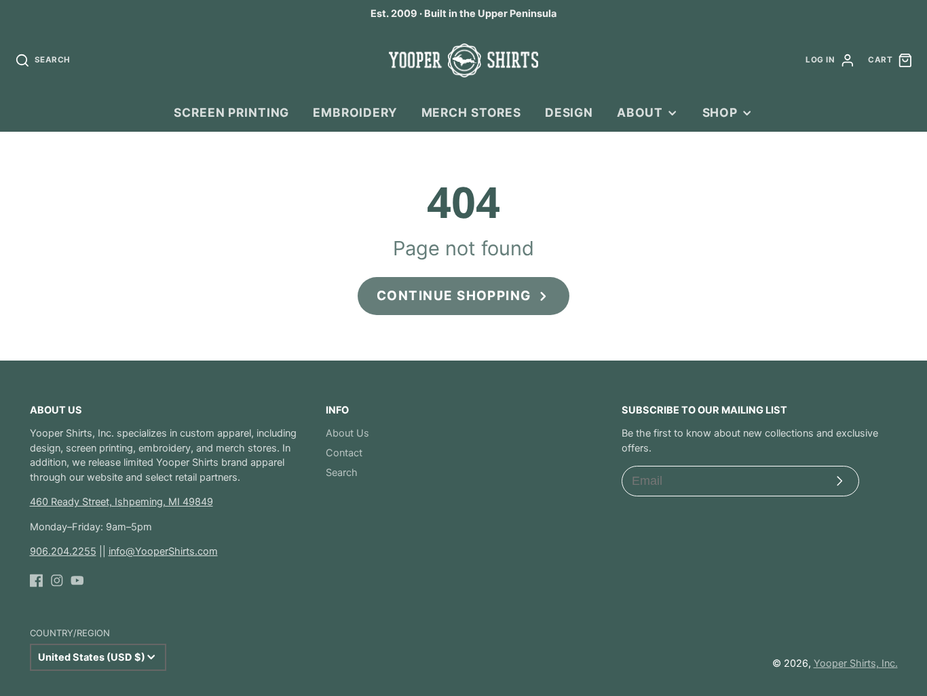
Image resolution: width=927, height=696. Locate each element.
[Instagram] (57, 580)
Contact (344, 453)
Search (342, 472)
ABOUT (640, 112)
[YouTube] (77, 580)
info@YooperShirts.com (163, 551)
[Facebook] (36, 580)
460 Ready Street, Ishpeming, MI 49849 (121, 502)
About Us (347, 433)
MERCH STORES (471, 112)
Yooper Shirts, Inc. (856, 663)
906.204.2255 (63, 551)
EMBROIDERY (355, 112)
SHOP (720, 112)
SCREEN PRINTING (231, 112)
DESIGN (569, 112)
